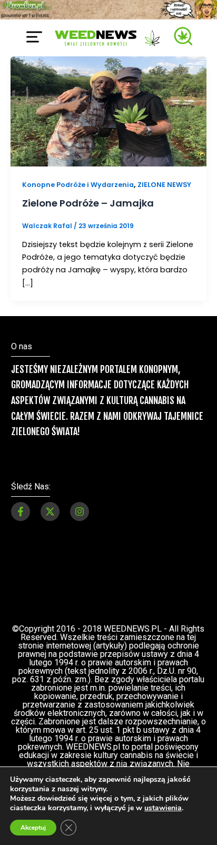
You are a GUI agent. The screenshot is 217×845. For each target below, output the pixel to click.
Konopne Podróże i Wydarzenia (78, 184)
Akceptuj (33, 827)
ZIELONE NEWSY (164, 184)
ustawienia (163, 808)
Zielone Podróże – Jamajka (88, 203)
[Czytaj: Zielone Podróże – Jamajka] (108, 110)
